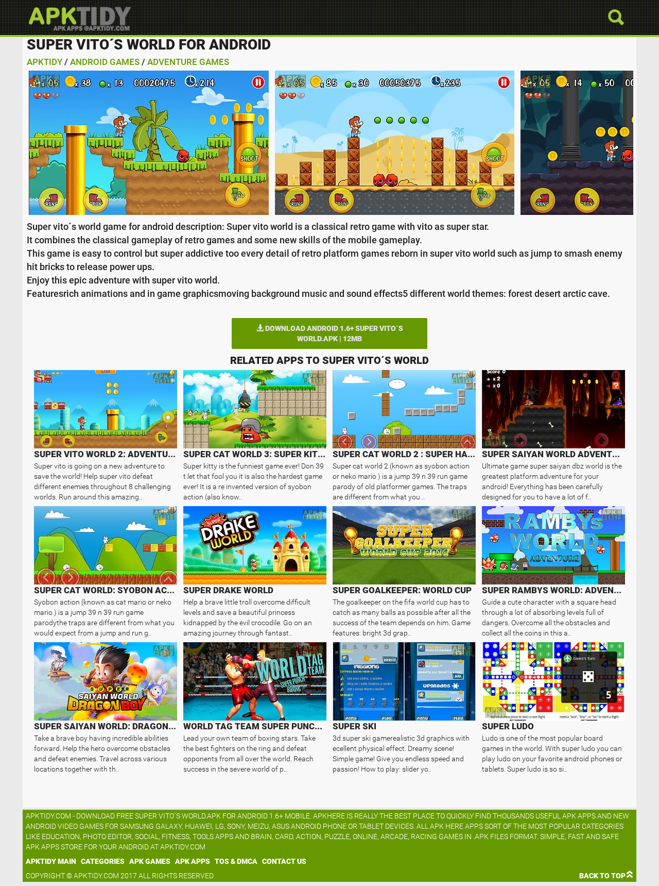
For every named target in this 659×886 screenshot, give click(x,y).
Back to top (602, 876)
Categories (103, 861)
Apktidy (44, 62)
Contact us (284, 861)
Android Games (105, 62)
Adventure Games (188, 62)
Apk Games (149, 861)
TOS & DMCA (236, 861)
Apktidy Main (51, 861)
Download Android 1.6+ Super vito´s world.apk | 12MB (333, 333)
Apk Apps (192, 861)
